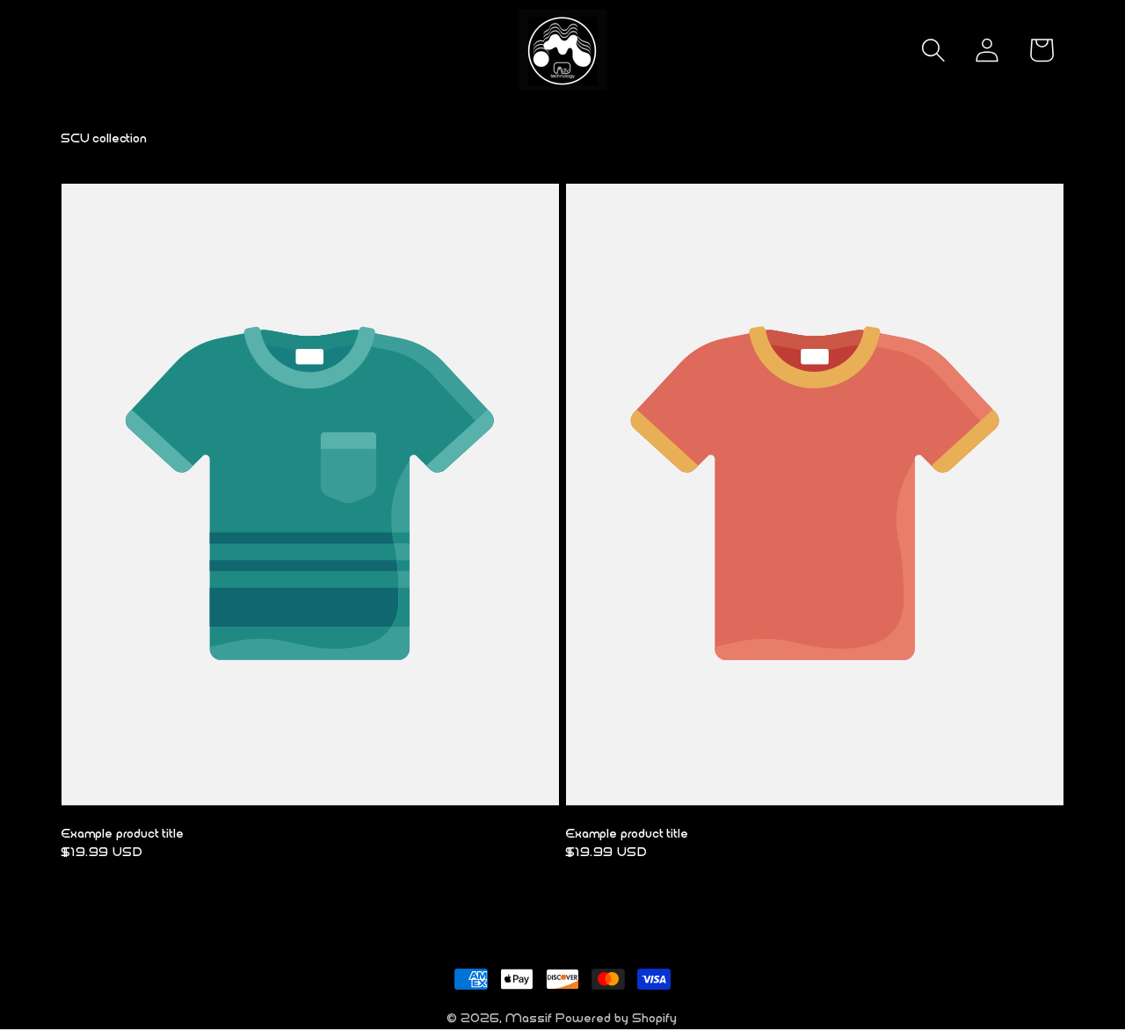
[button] (933, 50)
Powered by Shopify (617, 1018)
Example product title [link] (123, 833)
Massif (529, 1018)
